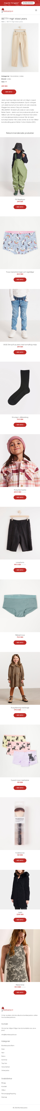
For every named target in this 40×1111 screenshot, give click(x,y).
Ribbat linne (20, 985)
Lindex (21, 76)
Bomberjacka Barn (7, 1045)
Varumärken (14, 76)
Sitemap (4, 1097)
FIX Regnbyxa (20, 199)
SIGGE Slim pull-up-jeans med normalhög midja (20, 345)
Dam (3, 1049)
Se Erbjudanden (28, 3)
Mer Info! (8, 92)
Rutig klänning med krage (20, 708)
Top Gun (4, 1063)
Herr (2, 1053)
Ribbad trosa (20, 635)
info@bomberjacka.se (9, 1034)
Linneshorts (20, 562)
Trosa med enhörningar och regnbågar (20, 272)
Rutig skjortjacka (20, 490)
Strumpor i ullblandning (20, 417)
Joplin (20, 912)
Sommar (4, 1060)
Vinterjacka (5, 1070)
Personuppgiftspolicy (8, 1093)
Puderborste (20, 853)
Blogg (3, 1083)
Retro (3, 1056)
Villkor (3, 1090)
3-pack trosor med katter (20, 780)
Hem (3, 22)
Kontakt (4, 1086)
